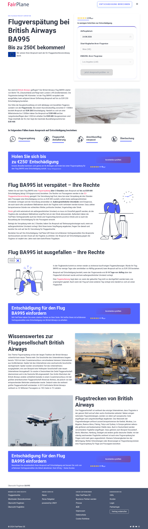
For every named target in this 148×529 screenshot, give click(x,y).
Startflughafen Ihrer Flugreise (94, 43)
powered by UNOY (49, 503)
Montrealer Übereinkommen (19, 499)
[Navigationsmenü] (137, 4)
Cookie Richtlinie (82, 519)
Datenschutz (81, 515)
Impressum (80, 511)
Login (112, 503)
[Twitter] (131, 526)
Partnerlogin (115, 507)
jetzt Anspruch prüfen (95, 72)
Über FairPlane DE (83, 495)
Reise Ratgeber (48, 499)
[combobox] (107, 49)
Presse (79, 503)
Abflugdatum (86, 31)
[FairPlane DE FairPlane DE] (18, 4)
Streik (10, 211)
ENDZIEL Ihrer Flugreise (91, 56)
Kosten (113, 499)
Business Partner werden (86, 499)
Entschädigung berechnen (114, 4)
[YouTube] (136, 526)
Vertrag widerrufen (119, 511)
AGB (77, 507)
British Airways (24, 90)
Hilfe (112, 495)
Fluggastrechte (14, 495)
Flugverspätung (44, 191)
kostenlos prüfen (113, 160)
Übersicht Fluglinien (16, 486)
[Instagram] (139, 526)
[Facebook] (133, 526)
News (44, 495)
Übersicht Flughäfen (16, 507)
